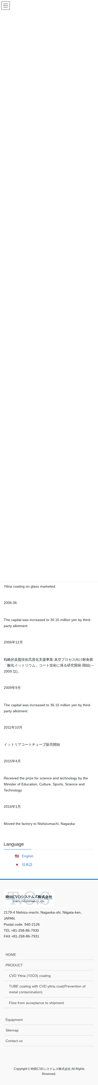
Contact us (14, 1041)
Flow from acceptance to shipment (36, 1003)
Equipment (14, 1020)
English (27, 856)
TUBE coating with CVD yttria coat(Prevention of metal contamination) (47, 989)
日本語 (27, 865)
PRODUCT (14, 965)
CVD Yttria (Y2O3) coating (30, 976)
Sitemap (12, 1030)
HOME (11, 955)
